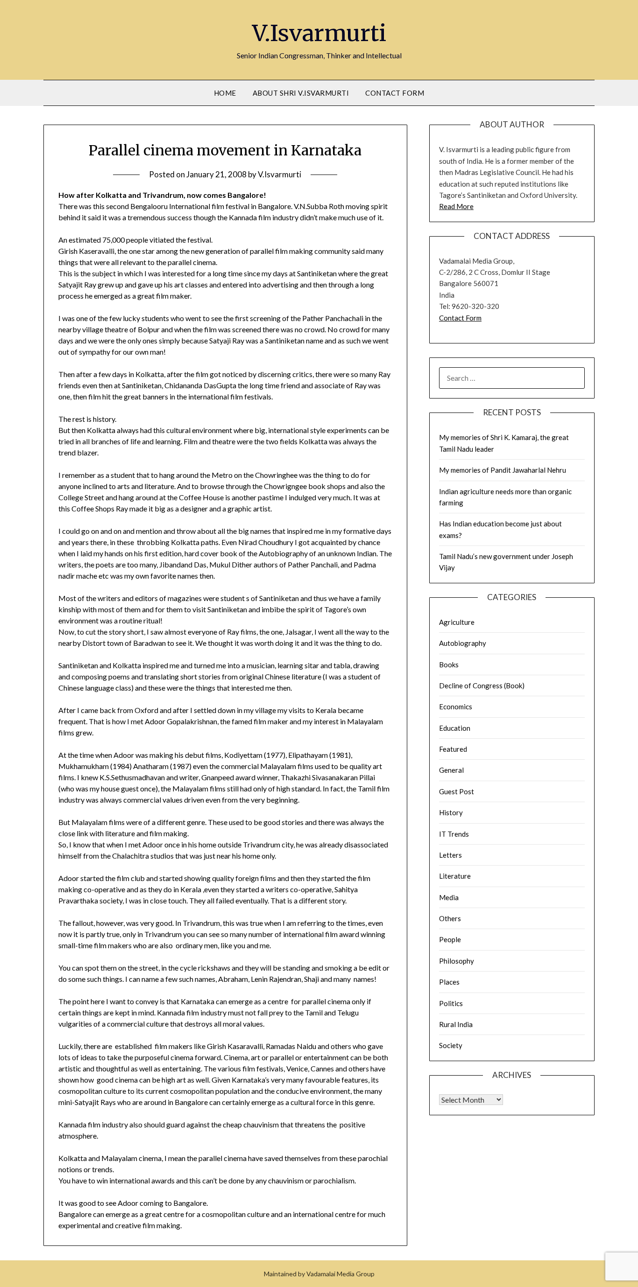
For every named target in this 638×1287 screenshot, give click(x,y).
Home (225, 93)
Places (449, 982)
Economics (455, 706)
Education (454, 728)
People (450, 939)
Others (450, 918)
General (451, 770)
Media (449, 897)
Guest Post (456, 791)
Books (449, 664)
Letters (450, 855)
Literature (455, 876)
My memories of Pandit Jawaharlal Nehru (502, 470)
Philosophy (456, 961)
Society (450, 1045)
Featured (453, 749)
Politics (451, 1003)
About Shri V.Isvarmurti (301, 93)
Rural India (456, 1024)
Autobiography (462, 643)
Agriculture (457, 622)
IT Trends (454, 834)
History (451, 812)
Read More (456, 206)
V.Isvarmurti (319, 33)
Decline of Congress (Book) (482, 685)
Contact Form (394, 93)
